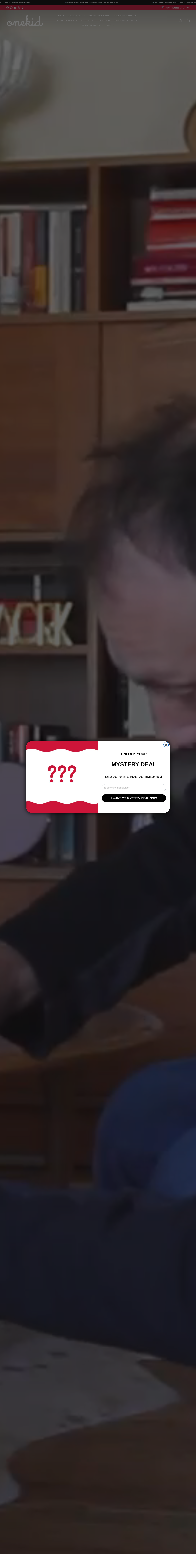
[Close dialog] (166, 744)
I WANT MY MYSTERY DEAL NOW (134, 798)
